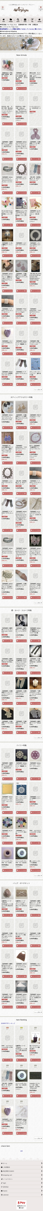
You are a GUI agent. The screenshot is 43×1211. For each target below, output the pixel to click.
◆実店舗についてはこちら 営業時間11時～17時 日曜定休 (19, 24)
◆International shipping (8, 31)
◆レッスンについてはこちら (9, 27)
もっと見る (37, 389)
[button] (2, 8)
